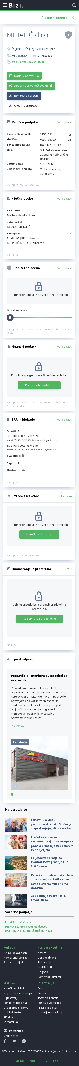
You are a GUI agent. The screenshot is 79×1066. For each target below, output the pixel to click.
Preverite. (17, 725)
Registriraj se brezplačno (39, 619)
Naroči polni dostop (39, 534)
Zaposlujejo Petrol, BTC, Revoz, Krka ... (48, 898)
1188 (55, 1060)
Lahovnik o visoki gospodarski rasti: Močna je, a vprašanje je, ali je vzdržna (52, 824)
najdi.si (33, 1060)
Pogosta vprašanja (49, 1003)
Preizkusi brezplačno (39, 385)
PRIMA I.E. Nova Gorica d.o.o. (26, 926)
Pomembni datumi (49, 977)
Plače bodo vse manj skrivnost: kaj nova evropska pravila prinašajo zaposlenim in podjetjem (52, 843)
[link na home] (16, 5)
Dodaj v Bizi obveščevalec (31, 86)
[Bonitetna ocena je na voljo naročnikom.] (68, 35)
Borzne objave (47, 957)
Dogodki (43, 972)
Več (70, 233)
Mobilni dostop (13, 1012)
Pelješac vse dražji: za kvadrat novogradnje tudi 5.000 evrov (50, 862)
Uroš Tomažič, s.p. (18, 922)
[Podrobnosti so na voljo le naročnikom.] (23, 456)
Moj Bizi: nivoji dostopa (18, 993)
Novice (42, 953)
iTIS (45, 1060)
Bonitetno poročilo (26, 96)
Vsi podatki (64, 122)
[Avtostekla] (39, 789)
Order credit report (16, 1007)
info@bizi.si (15, 1031)
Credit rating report (27, 105)
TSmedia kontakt (48, 998)
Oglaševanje (11, 998)
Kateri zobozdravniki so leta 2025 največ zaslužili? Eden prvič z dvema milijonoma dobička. (52, 881)
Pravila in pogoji (48, 1007)
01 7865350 (19, 55)
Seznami (9, 1022)
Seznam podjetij (13, 962)
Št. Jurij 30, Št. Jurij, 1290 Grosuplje (33, 49)
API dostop (10, 1017)
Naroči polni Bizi (14, 988)
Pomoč (42, 993)
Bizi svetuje (45, 962)
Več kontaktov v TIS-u (28, 62)
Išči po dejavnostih (15, 953)
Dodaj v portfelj (24, 76)
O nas (41, 988)
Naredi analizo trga (15, 957)
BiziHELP (43, 967)
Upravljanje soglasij (50, 1012)
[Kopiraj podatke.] (70, 134)
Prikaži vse (65, 496)
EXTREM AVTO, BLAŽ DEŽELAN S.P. (29, 931)
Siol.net (20, 1060)
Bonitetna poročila (15, 1003)
